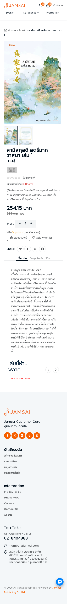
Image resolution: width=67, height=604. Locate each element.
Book (22, 30)
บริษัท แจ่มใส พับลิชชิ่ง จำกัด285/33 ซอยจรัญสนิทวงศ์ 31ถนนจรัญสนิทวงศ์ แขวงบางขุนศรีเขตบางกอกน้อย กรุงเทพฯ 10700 (28, 557)
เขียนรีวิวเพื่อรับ (20, 184)
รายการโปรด (10, 461)
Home (12, 30)
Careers (9, 503)
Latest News (11, 497)
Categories (29, 12)
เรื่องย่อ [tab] (22, 258)
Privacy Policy (12, 492)
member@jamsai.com (24, 546)
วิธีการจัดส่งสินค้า (13, 455)
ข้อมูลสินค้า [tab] (36, 258)
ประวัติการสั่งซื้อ (12, 473)
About (8, 514)
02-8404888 (16, 538)
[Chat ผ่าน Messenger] (60, 582)
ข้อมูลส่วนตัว (10, 467)
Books (9, 12)
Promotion (53, 12)
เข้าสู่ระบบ (58, 5)
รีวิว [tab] (48, 258)
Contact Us (11, 509)
